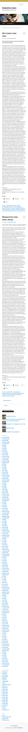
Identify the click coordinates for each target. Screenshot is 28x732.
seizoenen (4, 396)
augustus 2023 (5, 462)
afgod (18, 392)
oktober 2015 (5, 609)
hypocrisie (4, 208)
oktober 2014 (5, 628)
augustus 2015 (5, 612)
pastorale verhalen (6, 684)
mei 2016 (4, 598)
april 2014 (4, 638)
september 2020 (5, 516)
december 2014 (5, 625)
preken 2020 (5, 698)
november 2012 (5, 664)
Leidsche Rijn (5, 681)
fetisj (23, 393)
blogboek (4, 673)
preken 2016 (5, 692)
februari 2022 (5, 491)
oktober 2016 (5, 590)
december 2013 (5, 644)
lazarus (3, 209)
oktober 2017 (5, 571)
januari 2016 (5, 604)
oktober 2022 (5, 478)
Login (3, 715)
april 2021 (4, 505)
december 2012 (5, 663)
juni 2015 (4, 615)
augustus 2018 (5, 555)
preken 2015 (5, 690)
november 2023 (5, 458)
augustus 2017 (5, 574)
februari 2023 (5, 472)
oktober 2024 (5, 440)
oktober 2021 (5, 497)
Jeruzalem (12, 208)
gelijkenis (19, 206)
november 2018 (5, 551)
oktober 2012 (5, 666)
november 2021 (5, 495)
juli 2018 (4, 557)
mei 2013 (4, 655)
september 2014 (5, 630)
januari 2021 (5, 510)
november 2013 (5, 645)
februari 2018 (5, 565)
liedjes (3, 683)
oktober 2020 (5, 514)
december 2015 (5, 606)
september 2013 (5, 649)
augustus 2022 (5, 481)
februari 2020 (5, 527)
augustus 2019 (5, 537)
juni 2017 (4, 578)
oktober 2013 (5, 647)
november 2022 (5, 477)
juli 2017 (4, 576)
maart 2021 (4, 506)
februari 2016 (5, 603)
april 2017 (4, 581)
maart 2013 (4, 658)
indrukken (4, 678)
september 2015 (5, 611)
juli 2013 (4, 652)
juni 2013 (4, 653)
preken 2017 (5, 694)
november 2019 (5, 532)
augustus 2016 (5, 593)
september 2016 (5, 592)
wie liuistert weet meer (12, 211)
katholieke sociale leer (20, 208)
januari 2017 (5, 586)
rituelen (4, 708)
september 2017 (5, 573)
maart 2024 (4, 451)
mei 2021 (4, 503)
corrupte (12, 393)
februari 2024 (5, 453)
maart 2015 (4, 620)
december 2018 (5, 549)
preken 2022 (10, 205)
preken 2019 (5, 697)
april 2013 (4, 657)
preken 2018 (5, 695)
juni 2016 (4, 597)
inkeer (8, 208)
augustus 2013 (5, 650)
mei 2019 (4, 541)
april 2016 (4, 600)
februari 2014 (5, 641)
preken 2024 (5, 705)
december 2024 (5, 437)
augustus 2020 (5, 518)
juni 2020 (4, 521)
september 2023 (5, 461)
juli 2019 (4, 538)
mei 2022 (4, 486)
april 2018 (4, 562)
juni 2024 (4, 447)
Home (3, 23)
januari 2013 (5, 661)
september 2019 (5, 535)
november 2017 (5, 570)
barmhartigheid (5, 206)
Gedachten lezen (9, 8)
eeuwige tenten (18, 393)
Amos (18, 205)
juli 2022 (4, 483)
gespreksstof (5, 676)
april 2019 (4, 543)
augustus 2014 (5, 631)
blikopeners (5, 672)
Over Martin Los (10, 23)
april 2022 (4, 488)
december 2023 (5, 456)
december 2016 (5, 587)
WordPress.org (5, 720)
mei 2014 (4, 636)
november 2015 (5, 608)
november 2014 (5, 627)
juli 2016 (4, 595)
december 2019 (5, 530)
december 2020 (5, 511)
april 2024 (4, 450)
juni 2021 (4, 502)
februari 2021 (5, 508)
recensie (4, 706)
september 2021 (5, 499)
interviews (4, 679)
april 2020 (4, 524)
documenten (5, 675)
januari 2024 (5, 454)
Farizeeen (15, 206)
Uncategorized (5, 709)
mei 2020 (4, 522)
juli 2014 (4, 633)
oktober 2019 (5, 533)
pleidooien (4, 686)
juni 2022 (4, 484)
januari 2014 (5, 642)
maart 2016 (4, 601)
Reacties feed (5, 718)
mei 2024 (4, 448)
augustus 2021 (5, 500)
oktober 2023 (5, 459)
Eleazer (10, 206)
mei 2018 (4, 560)
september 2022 (5, 480)
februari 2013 (5, 660)
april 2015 (4, 619)
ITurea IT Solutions (18, 727)
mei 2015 (4, 617)
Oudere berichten (6, 400)
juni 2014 (4, 634)
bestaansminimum (6, 393)
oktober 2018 (5, 552)
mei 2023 (4, 467)
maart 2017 (4, 582)
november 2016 (5, 589)
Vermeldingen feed (6, 716)
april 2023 (4, 469)
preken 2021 (5, 700)
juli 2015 (4, 614)
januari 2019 (5, 548)
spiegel (21, 209)
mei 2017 (4, 579)
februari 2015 (5, 622)
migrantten (8, 209)
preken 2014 (5, 689)
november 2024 (5, 439)
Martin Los (15, 725)
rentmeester (19, 394)
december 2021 (5, 494)
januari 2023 (5, 473)
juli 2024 (4, 445)
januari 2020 (5, 529)
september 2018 (5, 554)
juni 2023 (4, 465)
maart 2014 (4, 639)
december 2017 (5, 568)
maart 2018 (4, 563)
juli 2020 (4, 519)
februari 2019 (5, 546)
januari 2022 (5, 492)
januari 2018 (5, 567)
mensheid (14, 394)
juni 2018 (4, 559)
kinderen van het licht (6, 394)
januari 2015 (5, 623)
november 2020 (5, 513)
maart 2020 (4, 525)
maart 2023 (4, 470)
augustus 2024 (5, 443)
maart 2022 (4, 489)
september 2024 (5, 442)
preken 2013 (5, 687)
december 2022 (5, 475)
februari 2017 (5, 584)
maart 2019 (4, 544)
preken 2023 (5, 703)
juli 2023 (4, 464)
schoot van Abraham (15, 209)
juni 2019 (4, 540)
